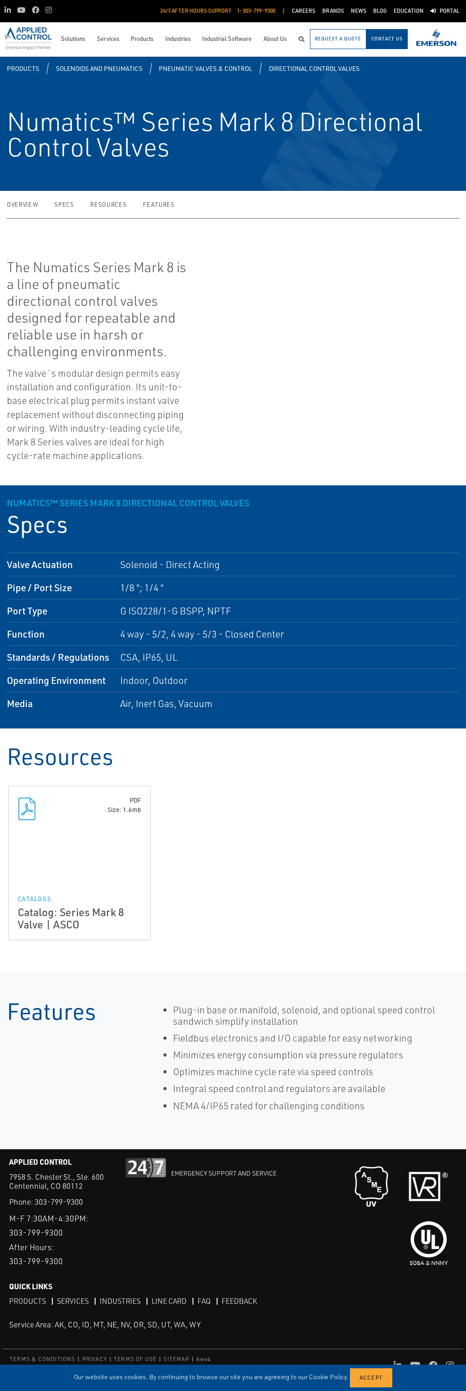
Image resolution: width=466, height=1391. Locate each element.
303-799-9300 (59, 1202)
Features (158, 204)
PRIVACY (94, 1359)
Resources (108, 204)
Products (23, 68)
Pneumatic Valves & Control (205, 68)
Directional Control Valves (314, 68)
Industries (120, 1301)
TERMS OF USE (135, 1359)
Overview (22, 204)
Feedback (239, 1301)
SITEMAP (176, 1359)
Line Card (169, 1301)
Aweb (204, 1359)
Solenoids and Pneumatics (99, 68)
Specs (64, 204)
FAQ (204, 1301)
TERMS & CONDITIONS (43, 1359)
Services (73, 1301)
